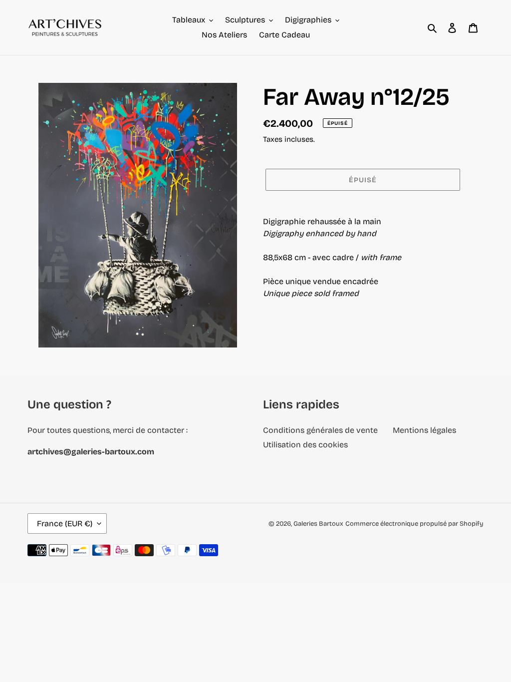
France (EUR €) (64, 523)
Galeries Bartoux (318, 524)
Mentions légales (424, 430)
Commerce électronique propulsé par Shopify (414, 524)
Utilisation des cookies (305, 444)
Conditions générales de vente (320, 430)
